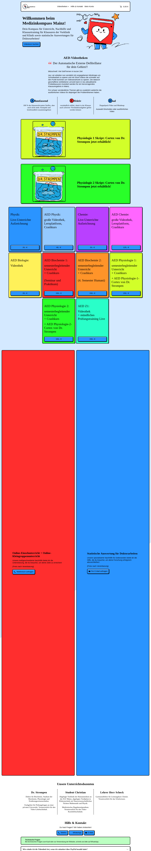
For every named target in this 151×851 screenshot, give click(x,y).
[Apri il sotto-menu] (63, 7)
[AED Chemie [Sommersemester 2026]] (92, 229)
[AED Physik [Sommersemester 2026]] (25, 229)
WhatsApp (77, 833)
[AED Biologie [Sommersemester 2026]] (25, 275)
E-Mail (90, 833)
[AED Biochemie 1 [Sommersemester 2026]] (58, 275)
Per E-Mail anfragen (99, 571)
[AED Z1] (92, 321)
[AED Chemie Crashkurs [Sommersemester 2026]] (126, 229)
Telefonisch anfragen (24, 572)
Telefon (63, 833)
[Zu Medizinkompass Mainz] (29, 6)
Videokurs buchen (31, 44)
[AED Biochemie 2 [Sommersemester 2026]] (92, 275)
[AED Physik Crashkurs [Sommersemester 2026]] (58, 229)
